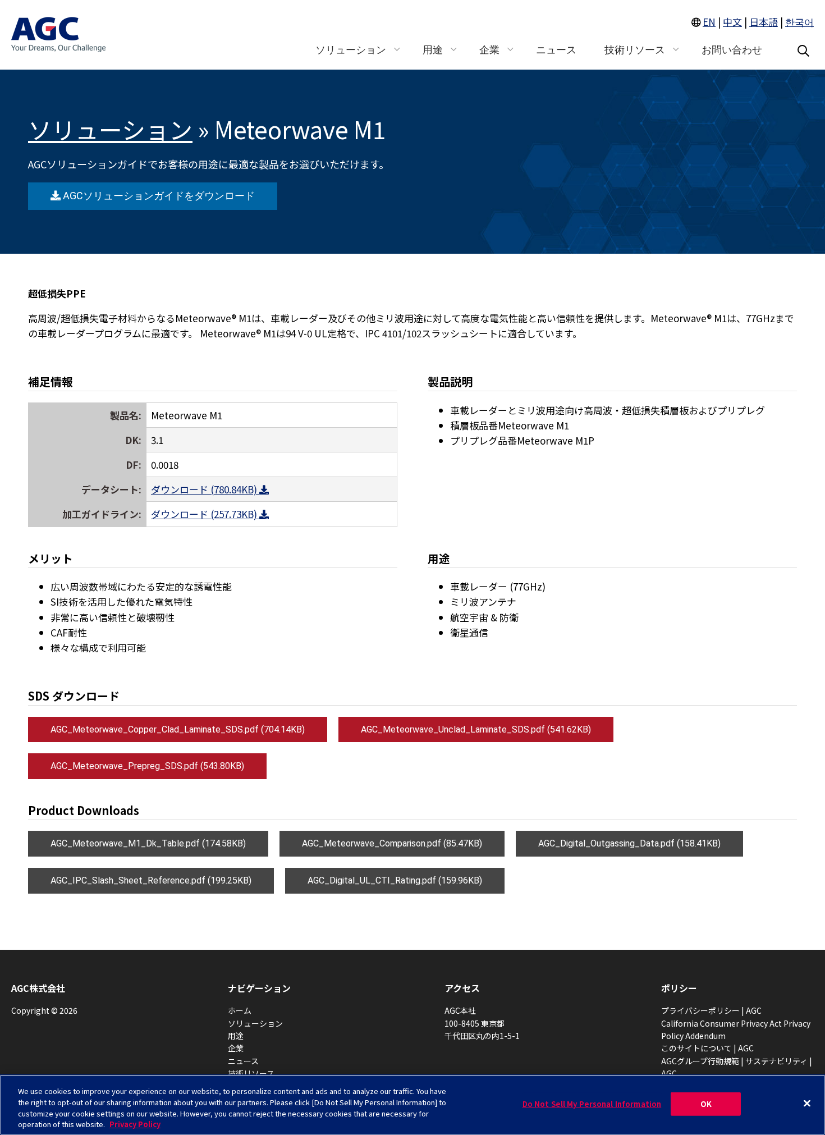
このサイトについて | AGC (707, 1048)
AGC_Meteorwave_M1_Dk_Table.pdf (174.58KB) (148, 843)
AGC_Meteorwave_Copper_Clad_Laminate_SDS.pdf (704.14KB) (178, 729)
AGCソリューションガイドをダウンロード (157, 196)
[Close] (807, 1103)
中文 (732, 22)
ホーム (239, 1010)
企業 (236, 1048)
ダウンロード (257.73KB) (205, 514)
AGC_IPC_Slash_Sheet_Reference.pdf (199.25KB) (151, 880)
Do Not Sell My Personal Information (592, 1104)
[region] (412, 1104)
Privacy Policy (135, 1123)
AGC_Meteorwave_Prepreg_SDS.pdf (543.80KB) (147, 766)
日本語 (763, 22)
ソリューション (110, 129)
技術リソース (251, 1073)
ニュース (243, 1061)
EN (709, 22)
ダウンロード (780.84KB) (205, 489)
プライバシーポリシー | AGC (711, 1010)
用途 (236, 1035)
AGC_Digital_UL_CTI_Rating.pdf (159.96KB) (395, 880)
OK (706, 1104)
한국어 (799, 22)
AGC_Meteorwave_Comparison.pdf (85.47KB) (392, 843)
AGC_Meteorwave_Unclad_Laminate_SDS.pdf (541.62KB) (476, 729)
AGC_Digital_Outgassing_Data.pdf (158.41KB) (629, 843)
